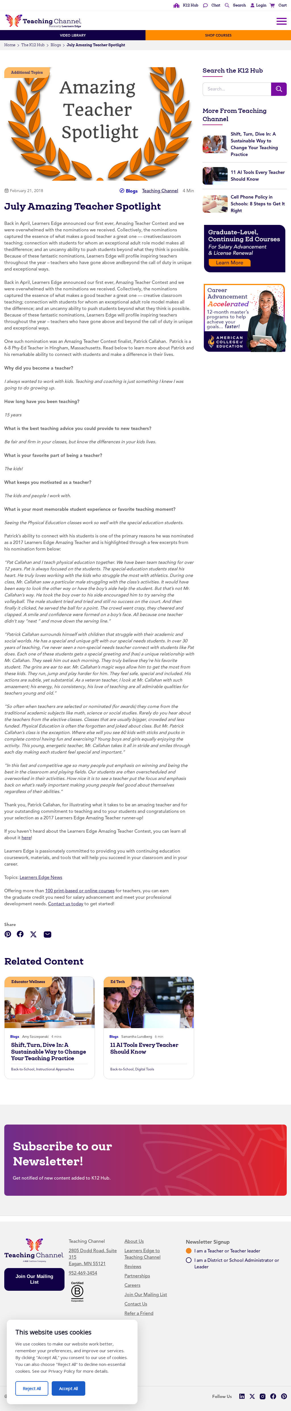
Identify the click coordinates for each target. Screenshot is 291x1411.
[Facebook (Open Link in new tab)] (273, 1396)
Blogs (56, 45)
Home (9, 45)
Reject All (35, 1386)
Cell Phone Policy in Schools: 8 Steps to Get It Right (258, 203)
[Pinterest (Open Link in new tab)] (284, 1396)
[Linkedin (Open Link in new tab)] (242, 1396)
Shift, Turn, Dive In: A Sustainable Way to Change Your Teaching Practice (48, 1051)
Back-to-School (22, 1069)
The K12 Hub (33, 45)
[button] (257, 5)
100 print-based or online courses (80, 891)
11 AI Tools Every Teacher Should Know (144, 1048)
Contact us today (65, 904)
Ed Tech (118, 981)
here (26, 838)
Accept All (72, 1386)
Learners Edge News (41, 877)
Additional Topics (27, 72)
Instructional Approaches (55, 1069)
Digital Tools (144, 1069)
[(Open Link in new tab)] (245, 248)
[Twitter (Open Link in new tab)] (252, 1396)
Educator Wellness (28, 981)
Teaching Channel (160, 191)
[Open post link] (50, 1002)
